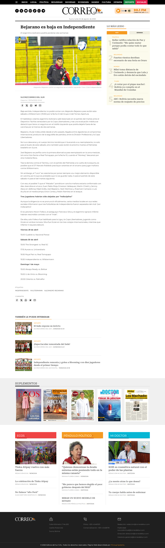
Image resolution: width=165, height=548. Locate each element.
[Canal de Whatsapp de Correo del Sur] (39, 11)
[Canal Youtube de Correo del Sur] (26, 11)
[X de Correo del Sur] (21, 11)
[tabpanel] (28, 405)
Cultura (106, 2)
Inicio (25, 2)
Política (44, 2)
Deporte (129, 2)
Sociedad (70, 2)
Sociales (141, 2)
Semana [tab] (140, 32)
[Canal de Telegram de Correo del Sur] (43, 11)
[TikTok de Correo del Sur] (34, 11)
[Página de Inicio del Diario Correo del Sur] (82, 10)
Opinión (118, 2)
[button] (58, 61)
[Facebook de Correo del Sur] (17, 11)
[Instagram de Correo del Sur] (30, 11)
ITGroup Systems (117, 545)
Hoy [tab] (117, 32)
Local (33, 2)
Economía (83, 2)
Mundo (95, 2)
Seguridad (57, 2)
